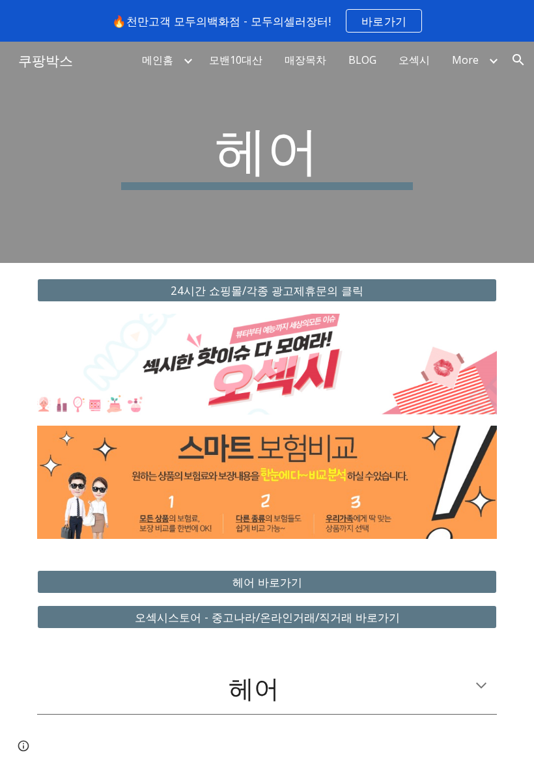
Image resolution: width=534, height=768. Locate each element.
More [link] (465, 60)
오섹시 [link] (414, 60)
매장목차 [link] (305, 60)
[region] (267, 21)
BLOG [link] (362, 60)
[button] (518, 59)
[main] (267, 152)
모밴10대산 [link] (235, 60)
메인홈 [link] (157, 60)
